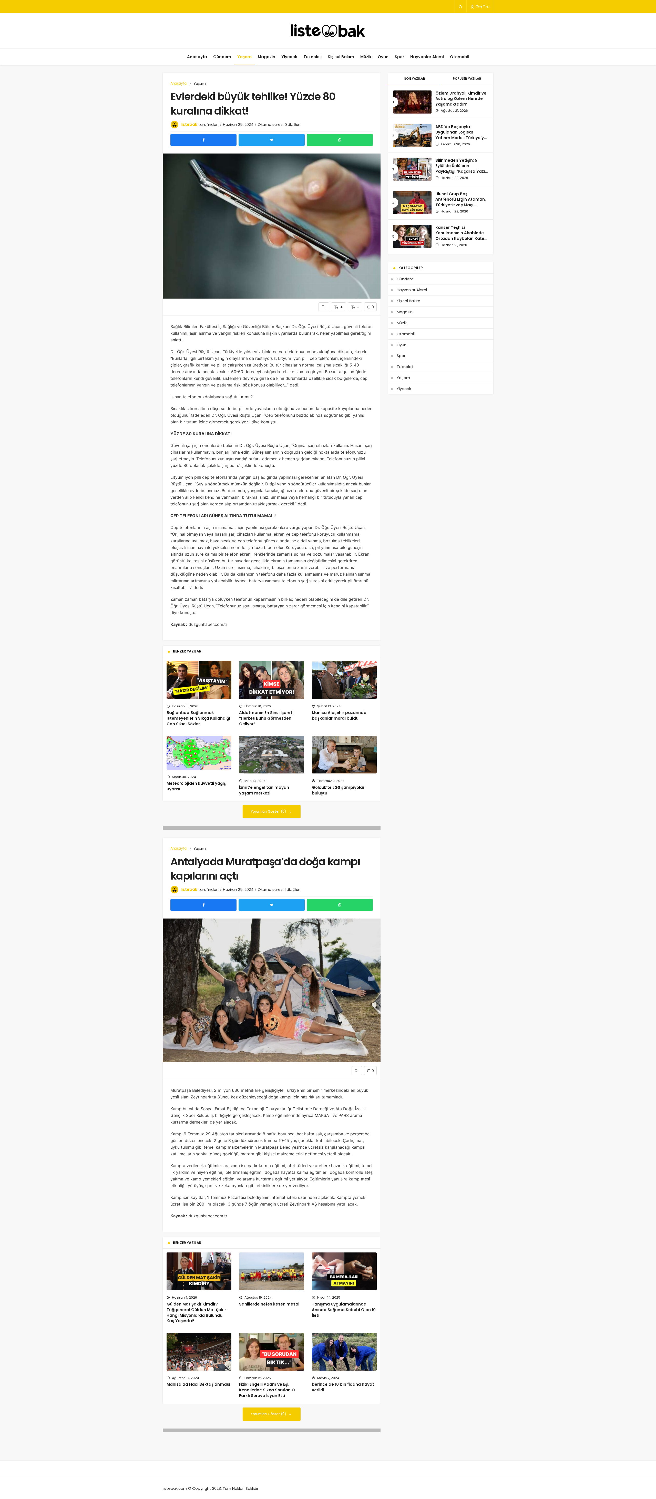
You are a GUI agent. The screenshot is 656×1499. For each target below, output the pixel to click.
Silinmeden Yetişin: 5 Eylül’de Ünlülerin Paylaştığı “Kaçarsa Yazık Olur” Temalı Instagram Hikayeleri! (461, 171)
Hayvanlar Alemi (427, 56)
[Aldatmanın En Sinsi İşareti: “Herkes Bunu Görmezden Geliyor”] (271, 680)
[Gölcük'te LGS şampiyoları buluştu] (344, 754)
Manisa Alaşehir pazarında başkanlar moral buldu (339, 715)
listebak (189, 124)
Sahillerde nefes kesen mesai (269, 1304)
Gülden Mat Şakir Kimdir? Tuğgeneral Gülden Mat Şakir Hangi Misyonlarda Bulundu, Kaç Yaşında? (196, 1312)
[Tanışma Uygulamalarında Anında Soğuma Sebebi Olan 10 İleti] (344, 1271)
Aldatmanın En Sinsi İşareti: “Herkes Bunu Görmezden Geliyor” (266, 718)
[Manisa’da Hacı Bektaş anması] (199, 1351)
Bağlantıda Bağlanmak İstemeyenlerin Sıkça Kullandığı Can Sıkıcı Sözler (198, 718)
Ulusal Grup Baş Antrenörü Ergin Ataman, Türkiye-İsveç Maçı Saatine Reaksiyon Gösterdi (460, 205)
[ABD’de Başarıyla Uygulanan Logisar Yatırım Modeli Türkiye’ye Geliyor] (412, 135)
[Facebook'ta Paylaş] (203, 140)
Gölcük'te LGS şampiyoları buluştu (338, 790)
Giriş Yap (482, 6)
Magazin (266, 56)
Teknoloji (312, 56)
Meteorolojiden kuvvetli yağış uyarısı (196, 786)
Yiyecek (289, 56)
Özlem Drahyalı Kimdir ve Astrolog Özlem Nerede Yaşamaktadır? (460, 98)
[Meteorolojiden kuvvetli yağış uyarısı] (199, 752)
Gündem (222, 56)
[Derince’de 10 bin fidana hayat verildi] (344, 1351)
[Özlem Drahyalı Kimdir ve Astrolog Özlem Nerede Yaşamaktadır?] (412, 102)
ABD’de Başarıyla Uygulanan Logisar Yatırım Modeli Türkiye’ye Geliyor (460, 135)
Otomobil (459, 56)
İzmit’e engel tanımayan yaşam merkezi (264, 790)
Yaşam (244, 56)
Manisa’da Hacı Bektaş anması (198, 1384)
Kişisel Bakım (341, 56)
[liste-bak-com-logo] (328, 30)
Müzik (366, 56)
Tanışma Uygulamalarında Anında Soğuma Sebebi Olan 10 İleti (344, 1309)
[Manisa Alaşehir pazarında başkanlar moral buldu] (344, 680)
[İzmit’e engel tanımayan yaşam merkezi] (271, 754)
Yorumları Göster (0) (269, 811)
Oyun (383, 56)
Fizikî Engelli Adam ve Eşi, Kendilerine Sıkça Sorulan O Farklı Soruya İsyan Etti (267, 1390)
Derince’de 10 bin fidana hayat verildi (343, 1387)
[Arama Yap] (460, 6)
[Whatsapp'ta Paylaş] (340, 140)
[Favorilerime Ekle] (324, 306)
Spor (399, 56)
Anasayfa (197, 56)
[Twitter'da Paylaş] (272, 140)
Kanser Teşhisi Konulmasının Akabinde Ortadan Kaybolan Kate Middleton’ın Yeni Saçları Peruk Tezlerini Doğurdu (460, 238)
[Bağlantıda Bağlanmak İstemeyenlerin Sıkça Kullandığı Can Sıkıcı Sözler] (199, 680)
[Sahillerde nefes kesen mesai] (271, 1271)
